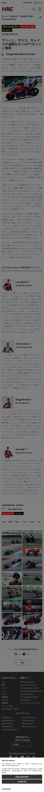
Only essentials (22, 777)
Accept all (22, 781)
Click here (16, 771)
